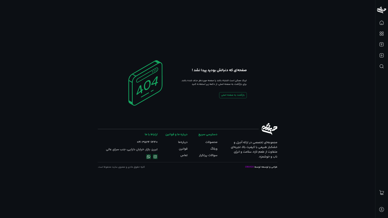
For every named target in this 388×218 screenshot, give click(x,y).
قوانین (183, 149)
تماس (184, 155)
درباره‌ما (183, 142)
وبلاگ (213, 149)
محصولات (211, 142)
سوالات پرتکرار (208, 155)
